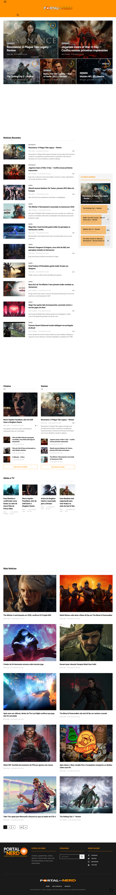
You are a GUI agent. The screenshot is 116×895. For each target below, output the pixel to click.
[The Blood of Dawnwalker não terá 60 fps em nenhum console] (86, 691)
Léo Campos (10, 80)
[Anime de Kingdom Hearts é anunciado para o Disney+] (48, 490)
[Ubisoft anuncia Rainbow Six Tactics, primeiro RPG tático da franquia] (14, 192)
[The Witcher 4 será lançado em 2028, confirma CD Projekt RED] (29, 593)
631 (22, 827)
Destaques (10, 43)
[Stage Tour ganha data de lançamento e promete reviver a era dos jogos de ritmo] (14, 309)
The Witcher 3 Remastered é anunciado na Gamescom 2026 (51, 207)
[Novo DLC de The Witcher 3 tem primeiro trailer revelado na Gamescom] (14, 288)
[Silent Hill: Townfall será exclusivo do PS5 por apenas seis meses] (29, 743)
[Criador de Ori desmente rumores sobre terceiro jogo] (29, 642)
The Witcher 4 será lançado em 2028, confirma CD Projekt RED (27, 615)
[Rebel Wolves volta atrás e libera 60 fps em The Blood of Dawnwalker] (86, 593)
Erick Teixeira (66, 54)
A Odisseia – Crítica (18, 457)
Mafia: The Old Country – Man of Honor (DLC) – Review (57, 75)
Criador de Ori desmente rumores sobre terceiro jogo (23, 664)
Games (30, 185)
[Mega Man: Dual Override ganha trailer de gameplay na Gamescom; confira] (14, 231)
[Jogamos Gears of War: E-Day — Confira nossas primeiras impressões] (85, 40)
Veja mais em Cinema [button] (20, 467)
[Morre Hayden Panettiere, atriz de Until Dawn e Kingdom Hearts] (20, 404)
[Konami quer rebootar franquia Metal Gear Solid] (86, 642)
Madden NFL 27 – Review (92, 76)
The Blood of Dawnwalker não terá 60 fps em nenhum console (83, 713)
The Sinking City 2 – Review (20, 76)
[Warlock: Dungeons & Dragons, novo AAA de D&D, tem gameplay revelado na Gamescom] (14, 251)
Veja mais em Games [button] (58, 467)
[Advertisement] (58, 112)
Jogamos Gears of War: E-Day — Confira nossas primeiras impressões (85, 48)
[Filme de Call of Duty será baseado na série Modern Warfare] (6, 450)
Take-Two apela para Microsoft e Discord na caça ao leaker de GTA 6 (29, 817)
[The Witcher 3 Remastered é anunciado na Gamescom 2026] (14, 211)
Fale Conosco (57, 886)
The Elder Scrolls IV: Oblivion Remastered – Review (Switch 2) (93, 240)
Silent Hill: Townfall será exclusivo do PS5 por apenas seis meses (28, 765)
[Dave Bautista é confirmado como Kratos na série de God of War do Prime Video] (11, 490)
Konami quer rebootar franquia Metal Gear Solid (78, 664)
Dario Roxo (6, 618)
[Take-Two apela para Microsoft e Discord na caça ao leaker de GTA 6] (29, 794)
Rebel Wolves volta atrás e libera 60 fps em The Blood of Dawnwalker (86, 615)
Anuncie (67, 886)
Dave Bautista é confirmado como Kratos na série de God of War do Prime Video (10, 503)
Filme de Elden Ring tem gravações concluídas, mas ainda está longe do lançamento (23, 440)
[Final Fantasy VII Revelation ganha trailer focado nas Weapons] (14, 270)
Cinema (7, 386)
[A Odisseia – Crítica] (6, 459)
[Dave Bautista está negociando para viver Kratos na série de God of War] (67, 490)
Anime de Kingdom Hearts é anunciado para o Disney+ (48, 501)
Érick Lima (10, 54)
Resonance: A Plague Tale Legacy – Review (29, 48)
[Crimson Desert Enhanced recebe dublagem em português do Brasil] (14, 329)
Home (48, 886)
